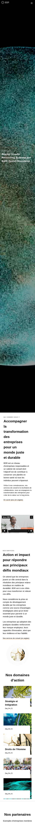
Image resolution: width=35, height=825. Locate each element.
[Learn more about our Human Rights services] (18, 744)
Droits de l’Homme (15, 749)
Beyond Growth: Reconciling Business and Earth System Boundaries (16, 157)
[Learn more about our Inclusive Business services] (18, 768)
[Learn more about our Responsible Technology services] (18, 788)
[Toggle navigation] (31, 3)
